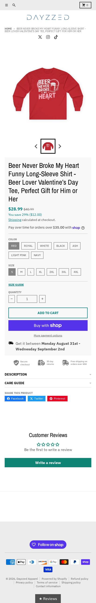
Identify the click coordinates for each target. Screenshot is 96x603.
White (44, 245)
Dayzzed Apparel (27, 578)
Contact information (48, 586)
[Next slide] (59, 146)
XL (40, 272)
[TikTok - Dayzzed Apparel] (56, 37)
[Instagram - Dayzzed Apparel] (48, 37)
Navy (37, 255)
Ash (75, 245)
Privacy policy (24, 582)
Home (8, 28)
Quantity (14, 292)
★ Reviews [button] (48, 598)
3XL (64, 272)
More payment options (48, 335)
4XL (76, 272)
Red (14, 245)
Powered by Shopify (54, 578)
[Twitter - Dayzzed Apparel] (40, 37)
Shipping (14, 220)
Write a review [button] (48, 462)
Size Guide (16, 284)
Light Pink (18, 255)
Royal (28, 245)
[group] (48, 146)
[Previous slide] (36, 146)
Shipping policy (71, 582)
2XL (51, 272)
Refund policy (79, 578)
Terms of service (47, 582)
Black (60, 245)
